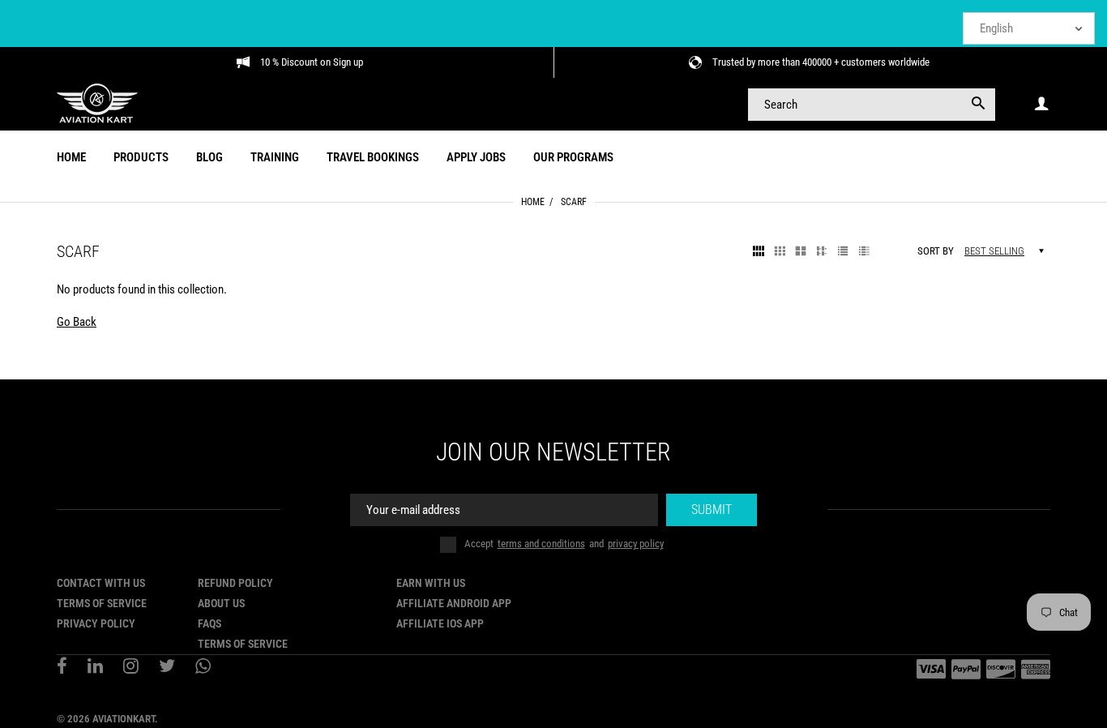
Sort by (935, 251)
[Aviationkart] (97, 103)
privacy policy (636, 543)
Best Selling (994, 251)
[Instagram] (131, 668)
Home (533, 202)
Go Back (76, 322)
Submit (711, 509)
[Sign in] (1041, 104)
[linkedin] (95, 668)
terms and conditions (541, 543)
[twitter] (167, 668)
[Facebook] (62, 668)
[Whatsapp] (203, 668)
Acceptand (564, 543)
